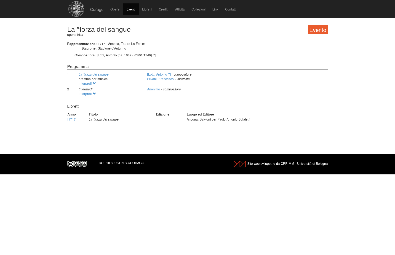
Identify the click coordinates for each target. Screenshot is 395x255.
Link (215, 9)
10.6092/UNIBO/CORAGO (125, 162)
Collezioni (199, 9)
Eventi (130, 9)
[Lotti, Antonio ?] (159, 74)
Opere (115, 9)
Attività (180, 9)
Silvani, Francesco (161, 78)
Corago (97, 9)
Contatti (230, 9)
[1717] (72, 119)
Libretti (147, 9)
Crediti (163, 9)
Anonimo (154, 89)
